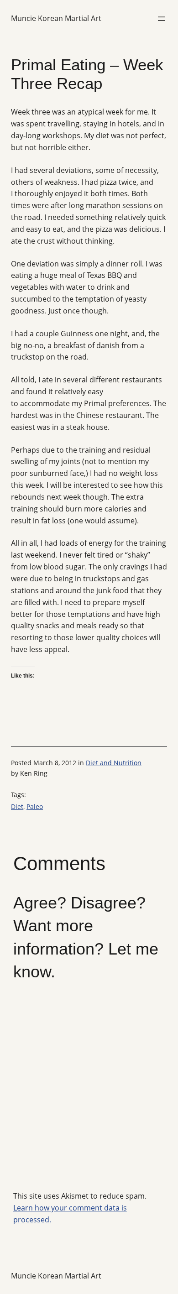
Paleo (34, 806)
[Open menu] (161, 18)
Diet (17, 806)
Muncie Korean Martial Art (56, 18)
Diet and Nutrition (113, 762)
